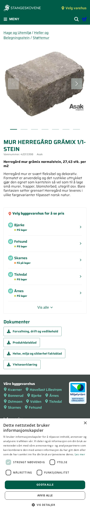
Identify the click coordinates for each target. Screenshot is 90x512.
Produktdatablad (24, 342)
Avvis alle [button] (45, 495)
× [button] (85, 423)
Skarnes (14, 407)
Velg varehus (76, 8)
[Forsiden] (22, 8)
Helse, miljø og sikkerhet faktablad (37, 353)
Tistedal (55, 401)
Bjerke (36, 396)
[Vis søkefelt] (76, 19)
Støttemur (41, 37)
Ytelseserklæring (25, 364)
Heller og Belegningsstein (25, 35)
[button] (45, 505)
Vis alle (43, 307)
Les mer (80, 454)
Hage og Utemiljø (17, 32)
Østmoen (15, 401)
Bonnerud (15, 396)
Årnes (54, 396)
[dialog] (45, 465)
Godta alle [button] (45, 484)
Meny (14, 19)
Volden (35, 401)
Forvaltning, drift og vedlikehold (35, 331)
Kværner (15, 390)
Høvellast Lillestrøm (46, 390)
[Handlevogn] (84, 19)
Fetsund (35, 407)
